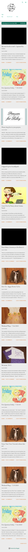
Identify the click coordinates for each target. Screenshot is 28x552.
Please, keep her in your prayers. (11, 127)
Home (2, 16)
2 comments (9, 221)
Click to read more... (21, 62)
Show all (23, 23)
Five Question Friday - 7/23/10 (11, 405)
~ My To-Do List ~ (10, 16)
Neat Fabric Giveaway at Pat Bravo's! (13, 247)
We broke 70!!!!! (6, 365)
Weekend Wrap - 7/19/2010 (10, 485)
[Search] (22, 2)
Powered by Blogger (14, 548)
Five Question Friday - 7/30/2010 (12, 88)
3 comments (9, 141)
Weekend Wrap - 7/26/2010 (10, 326)
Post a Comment (10, 261)
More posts (23, 543)
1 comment (8, 62)
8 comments (9, 300)
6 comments (9, 499)
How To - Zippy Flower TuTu (11, 287)
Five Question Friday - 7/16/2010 (12, 525)
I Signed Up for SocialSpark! (10, 166)
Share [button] (3, 62)
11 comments (9, 418)
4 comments (9, 339)
